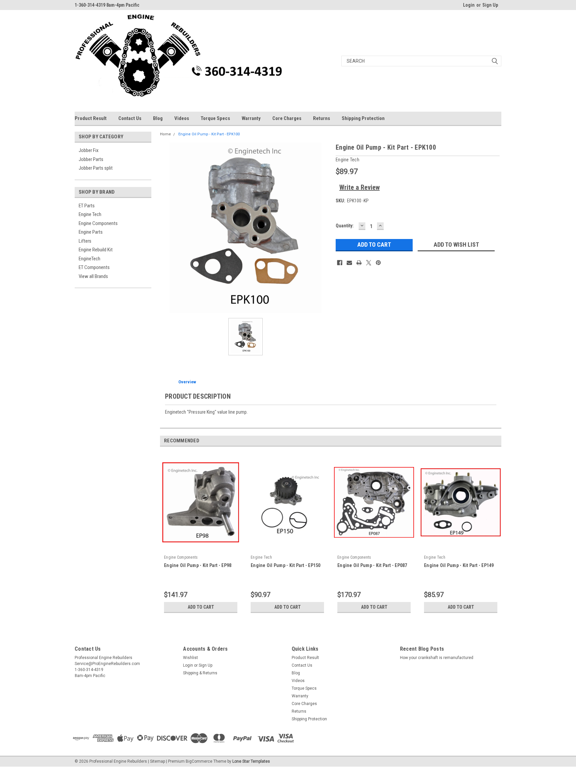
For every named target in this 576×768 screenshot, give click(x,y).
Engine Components (98, 223)
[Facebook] (339, 262)
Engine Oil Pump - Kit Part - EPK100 (209, 134)
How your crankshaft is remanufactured (436, 657)
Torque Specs (215, 118)
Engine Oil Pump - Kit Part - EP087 (372, 565)
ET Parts (87, 206)
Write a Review (359, 187)
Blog (158, 118)
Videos (181, 118)
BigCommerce (199, 761)
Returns (321, 118)
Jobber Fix (89, 150)
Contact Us (129, 118)
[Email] (349, 262)
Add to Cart (201, 607)
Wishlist (190, 657)
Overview (187, 381)
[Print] (359, 262)
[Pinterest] (378, 262)
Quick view (201, 548)
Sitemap (157, 761)
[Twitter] (368, 262)
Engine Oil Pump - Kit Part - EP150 (286, 565)
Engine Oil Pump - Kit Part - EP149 (459, 565)
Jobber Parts (91, 159)
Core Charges (286, 118)
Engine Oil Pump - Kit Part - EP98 (197, 565)
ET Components (94, 267)
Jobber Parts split (96, 168)
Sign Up (490, 5)
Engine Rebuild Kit (96, 250)
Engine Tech (90, 214)
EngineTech (89, 259)
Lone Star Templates (251, 761)
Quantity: (345, 225)
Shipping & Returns (200, 673)
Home (165, 134)
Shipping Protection (363, 118)
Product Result (91, 118)
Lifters (85, 241)
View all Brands (93, 276)
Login (469, 5)
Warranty (251, 118)
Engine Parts (91, 232)
